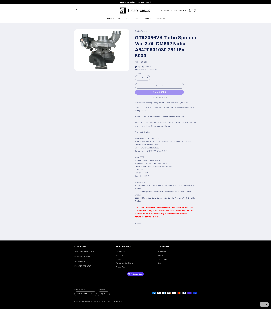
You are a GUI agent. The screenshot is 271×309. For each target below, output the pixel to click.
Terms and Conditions (124, 263)
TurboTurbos (83, 301)
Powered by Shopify (93, 301)
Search (160, 255)
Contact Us (120, 251)
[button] (76, 10)
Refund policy (106, 301)
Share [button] (139, 223)
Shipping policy (117, 301)
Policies (119, 259)
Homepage (162, 251)
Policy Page (162, 259)
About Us (119, 255)
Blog (159, 263)
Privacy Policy (121, 267)
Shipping (138, 69)
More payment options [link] (159, 97)
